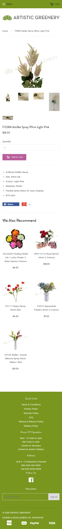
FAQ (31, 417)
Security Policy (31, 413)
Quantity (6, 141)
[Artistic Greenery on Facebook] (31, 481)
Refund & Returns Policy (31, 421)
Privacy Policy (31, 408)
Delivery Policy (31, 425)
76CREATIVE (38, 517)
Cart (57, 4)
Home (5, 30)
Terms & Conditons (31, 404)
